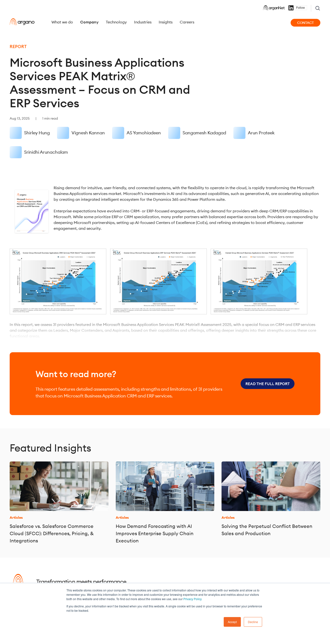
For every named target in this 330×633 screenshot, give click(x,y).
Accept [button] (232, 622)
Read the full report (267, 383)
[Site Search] (317, 8)
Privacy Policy (192, 599)
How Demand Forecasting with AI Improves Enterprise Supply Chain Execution (155, 533)
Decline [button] (253, 622)
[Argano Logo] (22, 21)
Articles (16, 517)
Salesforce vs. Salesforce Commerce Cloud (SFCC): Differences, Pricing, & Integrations (52, 533)
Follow (300, 7)
